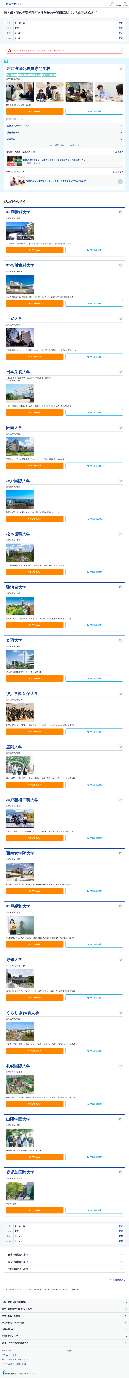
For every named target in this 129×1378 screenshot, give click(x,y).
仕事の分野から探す (18, 1254)
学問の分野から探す (18, 1269)
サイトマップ (7, 1351)
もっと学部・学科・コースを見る (63, 145)
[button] (120, 181)
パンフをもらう (35, 111)
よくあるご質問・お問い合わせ (14, 1364)
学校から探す (38, 1289)
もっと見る (117, 152)
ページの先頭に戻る (117, 1280)
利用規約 (69, 1351)
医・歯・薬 (48, 1289)
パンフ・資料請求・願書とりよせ (15, 1359)
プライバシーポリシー (11, 1355)
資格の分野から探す (18, 1261)
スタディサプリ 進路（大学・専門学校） (18, 1289)
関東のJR (57, 1289)
